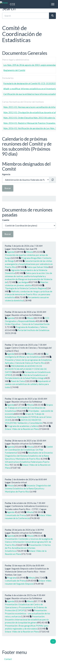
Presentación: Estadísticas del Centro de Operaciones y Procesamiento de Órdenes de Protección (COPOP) (26, 607)
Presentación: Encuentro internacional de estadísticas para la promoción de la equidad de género (27, 619)
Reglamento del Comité (14, 70)
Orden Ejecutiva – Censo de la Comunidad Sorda (27, 324)
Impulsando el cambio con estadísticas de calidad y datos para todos (28, 384)
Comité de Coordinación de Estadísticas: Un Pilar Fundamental (29, 449)
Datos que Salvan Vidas (38, 267)
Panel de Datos (18, 381)
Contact (8, 659)
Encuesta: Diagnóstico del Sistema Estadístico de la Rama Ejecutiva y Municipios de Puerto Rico (28, 488)
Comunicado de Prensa (15, 515)
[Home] (4, 2)
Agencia (6, 174)
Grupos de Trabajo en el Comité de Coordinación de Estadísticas (29, 407)
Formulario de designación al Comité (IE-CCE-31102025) (30, 83)
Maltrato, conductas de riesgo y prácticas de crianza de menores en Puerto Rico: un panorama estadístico (28, 294)
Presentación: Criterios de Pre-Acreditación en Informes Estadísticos (28, 548)
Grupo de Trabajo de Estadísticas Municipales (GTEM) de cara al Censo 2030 (28, 417)
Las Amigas (23, 282)
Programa (11, 577)
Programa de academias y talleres (22, 426)
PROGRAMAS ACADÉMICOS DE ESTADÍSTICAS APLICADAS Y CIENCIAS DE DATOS (26, 369)
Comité (5, 220)
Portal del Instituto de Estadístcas (33, 330)
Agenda (10, 252)
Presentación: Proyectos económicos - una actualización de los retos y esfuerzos (27, 613)
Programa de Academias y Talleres (31, 327)
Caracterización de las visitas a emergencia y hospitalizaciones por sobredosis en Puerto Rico (29, 264)
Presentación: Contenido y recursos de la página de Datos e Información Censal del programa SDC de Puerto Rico (29, 542)
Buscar (8, 188)
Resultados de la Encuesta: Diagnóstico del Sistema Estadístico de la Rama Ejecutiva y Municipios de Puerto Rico (29, 455)
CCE (12, 4)
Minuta (29, 252)
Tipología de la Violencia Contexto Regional (25, 288)
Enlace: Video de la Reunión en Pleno (22, 429)
